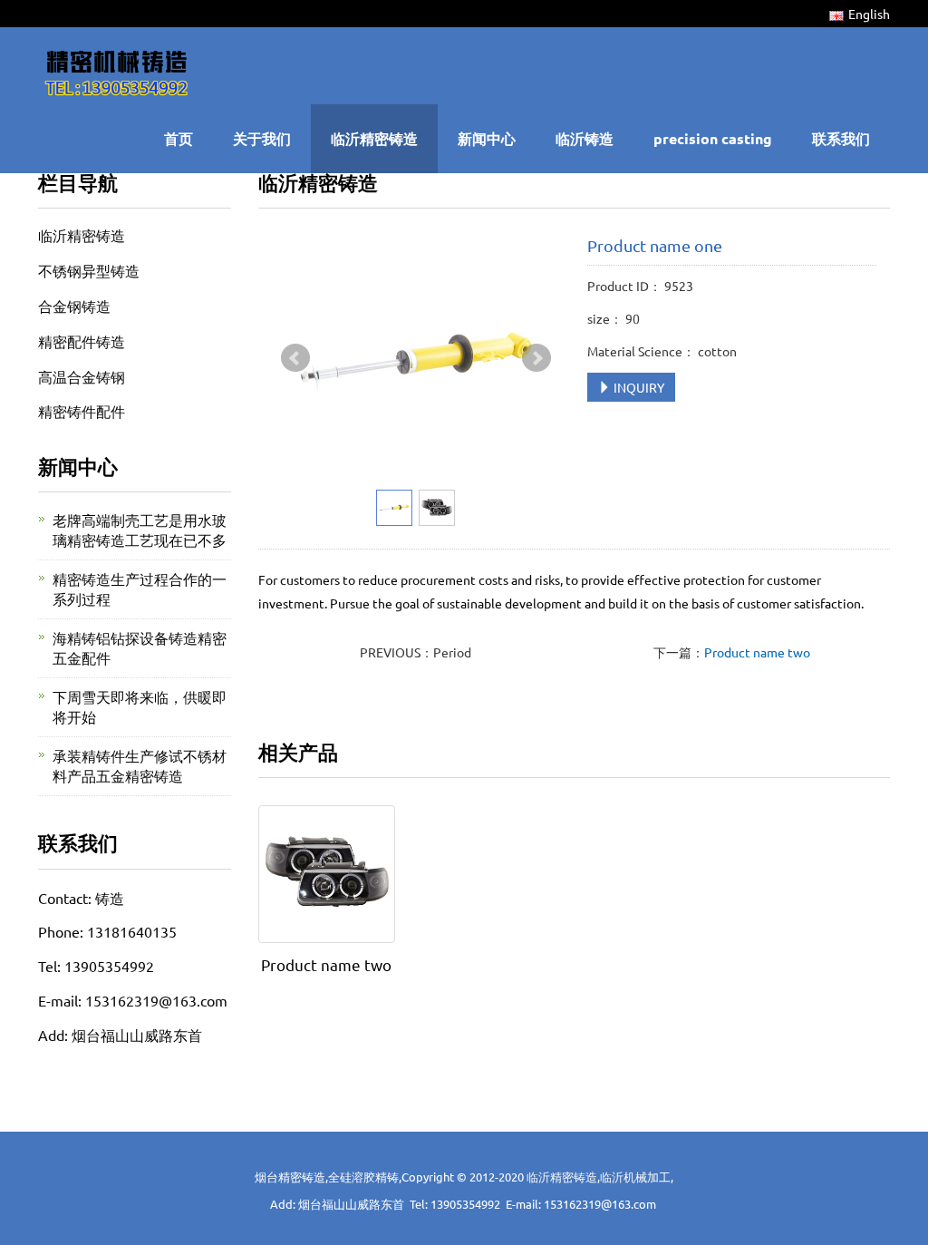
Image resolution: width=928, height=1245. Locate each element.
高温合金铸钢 (81, 376)
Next (536, 358)
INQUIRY (637, 387)
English (869, 13)
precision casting (712, 138)
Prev (295, 358)
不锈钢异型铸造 (89, 270)
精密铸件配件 (81, 411)
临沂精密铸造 (374, 138)
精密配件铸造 (81, 341)
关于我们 (262, 138)
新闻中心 (487, 138)
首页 (178, 138)
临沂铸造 (585, 138)
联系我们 (841, 138)
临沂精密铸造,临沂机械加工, (600, 1176)
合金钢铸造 (74, 306)
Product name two (757, 652)
